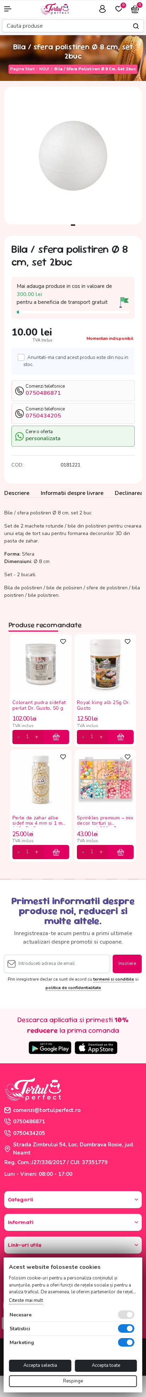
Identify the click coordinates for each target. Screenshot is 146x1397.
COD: (17, 465)
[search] (136, 26)
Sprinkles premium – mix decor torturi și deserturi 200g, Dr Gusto (105, 821)
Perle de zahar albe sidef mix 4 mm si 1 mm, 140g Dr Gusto (39, 821)
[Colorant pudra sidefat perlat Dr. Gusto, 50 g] (41, 665)
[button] (12, 8)
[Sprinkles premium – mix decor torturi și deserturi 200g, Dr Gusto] (105, 780)
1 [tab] (73, 225)
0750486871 (29, 1121)
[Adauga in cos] (56, 737)
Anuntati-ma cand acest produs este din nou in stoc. (75, 361)
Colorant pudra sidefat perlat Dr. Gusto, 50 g (39, 705)
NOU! (44, 69)
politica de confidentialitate (73, 988)
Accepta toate (106, 1365)
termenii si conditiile (113, 979)
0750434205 (29, 1133)
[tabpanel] (73, 155)
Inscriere (127, 963)
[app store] (96, 1047)
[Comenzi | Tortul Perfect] (54, 8)
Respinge (73, 1381)
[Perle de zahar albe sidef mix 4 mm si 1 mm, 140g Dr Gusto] (41, 780)
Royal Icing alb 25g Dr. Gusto (103, 705)
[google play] (50, 1047)
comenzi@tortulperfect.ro (46, 1110)
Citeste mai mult (26, 1300)
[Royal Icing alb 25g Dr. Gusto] (105, 665)
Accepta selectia (40, 1365)
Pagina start (22, 69)
